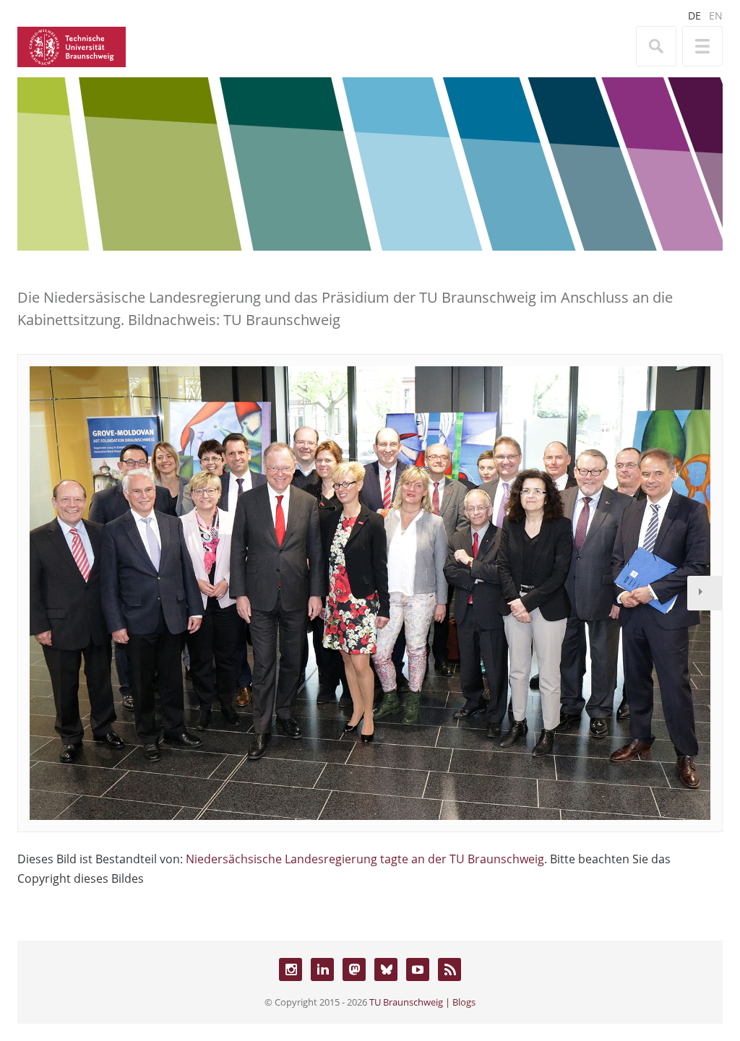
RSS (449, 969)
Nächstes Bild (704, 593)
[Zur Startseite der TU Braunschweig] (71, 45)
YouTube (417, 969)
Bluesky (385, 969)
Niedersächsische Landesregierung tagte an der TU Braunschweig (365, 859)
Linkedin (322, 969)
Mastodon (354, 969)
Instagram (290, 969)
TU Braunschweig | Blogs (422, 1001)
